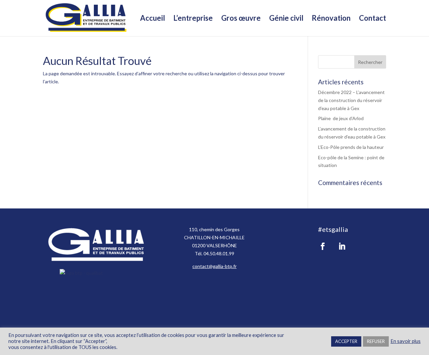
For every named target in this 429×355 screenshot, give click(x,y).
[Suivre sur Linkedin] (341, 246)
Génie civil (286, 19)
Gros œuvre (241, 19)
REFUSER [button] (376, 341)
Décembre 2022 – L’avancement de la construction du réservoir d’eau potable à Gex (351, 100)
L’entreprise (193, 19)
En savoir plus (405, 341)
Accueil (152, 19)
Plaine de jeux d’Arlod (341, 118)
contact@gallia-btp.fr (214, 266)
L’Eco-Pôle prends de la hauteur (351, 147)
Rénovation (331, 19)
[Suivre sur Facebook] (322, 246)
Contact (372, 19)
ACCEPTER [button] (346, 341)
